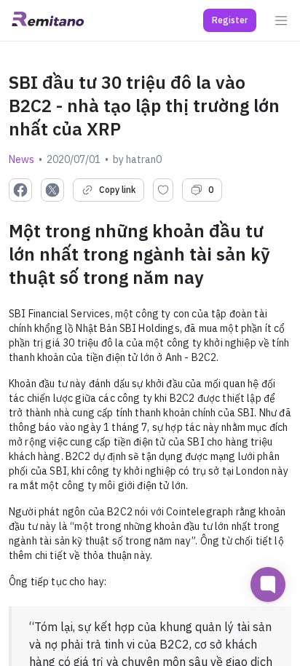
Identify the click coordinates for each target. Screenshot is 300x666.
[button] (229, 20)
